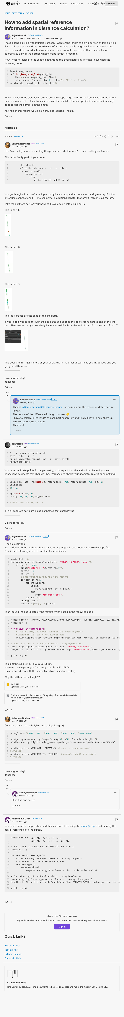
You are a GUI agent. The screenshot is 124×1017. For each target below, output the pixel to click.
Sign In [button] (62, 926)
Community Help (13, 958)
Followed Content (13, 954)
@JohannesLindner (51, 407)
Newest (17, 136)
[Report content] (116, 23)
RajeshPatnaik (19, 35)
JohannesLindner (21, 143)
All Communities (12, 945)
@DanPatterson (31, 407)
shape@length (89, 826)
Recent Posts (11, 949)
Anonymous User (28, 792)
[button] (8, 225)
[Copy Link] (60, 38)
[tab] (11, 127)
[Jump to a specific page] (117, 136)
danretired (17, 443)
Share (8, 116)
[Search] (102, 3)
